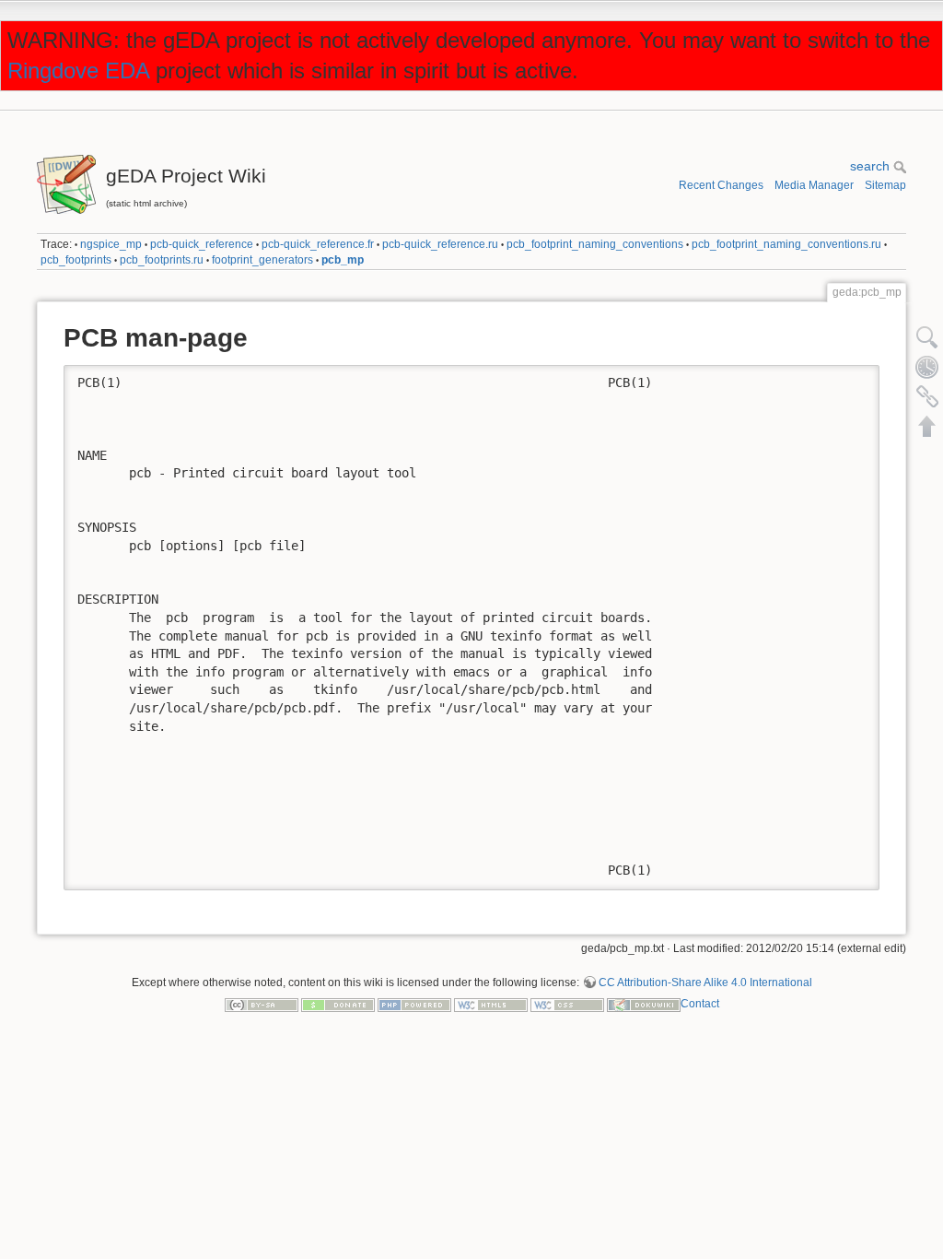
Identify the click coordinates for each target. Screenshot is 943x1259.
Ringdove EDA (78, 70)
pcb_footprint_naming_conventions (594, 244)
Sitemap (885, 185)
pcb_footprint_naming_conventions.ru (786, 244)
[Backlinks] (927, 396)
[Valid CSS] (567, 1003)
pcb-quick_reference (201, 244)
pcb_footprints (76, 259)
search (871, 166)
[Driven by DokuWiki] (644, 1003)
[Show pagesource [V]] (927, 337)
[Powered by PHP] (414, 1003)
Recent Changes (721, 185)
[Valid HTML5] (491, 1003)
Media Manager (814, 185)
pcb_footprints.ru (162, 259)
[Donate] (338, 1003)
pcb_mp (342, 259)
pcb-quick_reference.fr (318, 244)
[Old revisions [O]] (927, 367)
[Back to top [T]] (927, 426)
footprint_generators (262, 259)
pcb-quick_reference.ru (440, 244)
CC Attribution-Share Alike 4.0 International (705, 982)
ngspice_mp (111, 244)
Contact (700, 1003)
